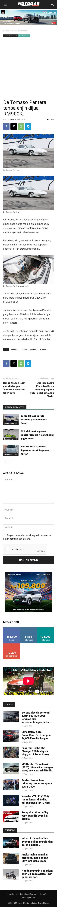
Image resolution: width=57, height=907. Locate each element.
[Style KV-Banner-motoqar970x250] (28, 25)
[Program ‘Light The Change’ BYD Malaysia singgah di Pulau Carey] (11, 752)
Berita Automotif (19, 30)
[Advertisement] (28, 68)
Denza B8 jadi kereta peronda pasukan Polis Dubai (34, 419)
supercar (43, 349)
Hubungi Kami (28, 897)
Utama (6, 30)
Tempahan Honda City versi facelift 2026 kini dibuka (35, 815)
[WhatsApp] (21, 126)
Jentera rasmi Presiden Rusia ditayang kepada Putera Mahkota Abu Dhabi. (42, 389)
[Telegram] (28, 126)
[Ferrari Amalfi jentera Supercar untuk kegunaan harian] (11, 450)
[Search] (52, 4)
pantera (33, 349)
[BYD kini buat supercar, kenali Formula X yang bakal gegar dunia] (11, 434)
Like (11, 628)
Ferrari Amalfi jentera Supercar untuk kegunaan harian (35, 450)
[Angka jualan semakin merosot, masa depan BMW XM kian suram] (11, 858)
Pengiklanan (11, 894)
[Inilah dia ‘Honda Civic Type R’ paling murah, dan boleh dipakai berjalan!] (11, 842)
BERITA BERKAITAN (15, 407)
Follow (28, 628)
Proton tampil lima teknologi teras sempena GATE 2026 (37, 783)
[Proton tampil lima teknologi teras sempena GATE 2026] (11, 784)
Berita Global (24, 36)
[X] (13, 126)
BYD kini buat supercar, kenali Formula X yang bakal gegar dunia (37, 435)
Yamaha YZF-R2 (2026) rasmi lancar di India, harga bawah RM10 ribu (36, 799)
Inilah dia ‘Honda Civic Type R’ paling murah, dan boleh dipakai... (37, 841)
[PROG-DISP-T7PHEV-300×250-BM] (28, 611)
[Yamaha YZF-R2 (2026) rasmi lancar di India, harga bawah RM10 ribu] (11, 800)
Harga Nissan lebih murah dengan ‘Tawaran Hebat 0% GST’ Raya (14, 387)
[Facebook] (6, 126)
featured (15, 349)
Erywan (11, 119)
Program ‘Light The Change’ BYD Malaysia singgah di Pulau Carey (35, 751)
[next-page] (10, 462)
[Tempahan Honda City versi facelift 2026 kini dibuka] (11, 816)
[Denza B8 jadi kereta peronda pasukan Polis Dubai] (11, 419)
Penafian (44, 894)
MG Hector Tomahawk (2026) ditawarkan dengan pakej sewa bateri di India (37, 767)
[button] (5, 4)
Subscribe (11, 644)
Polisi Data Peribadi (28, 894)
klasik (24, 349)
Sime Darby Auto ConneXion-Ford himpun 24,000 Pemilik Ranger (36, 735)
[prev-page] (5, 462)
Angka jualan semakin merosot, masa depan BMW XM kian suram (35, 858)
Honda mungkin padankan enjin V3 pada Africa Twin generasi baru (37, 874)
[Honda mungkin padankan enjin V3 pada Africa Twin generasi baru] (11, 874)
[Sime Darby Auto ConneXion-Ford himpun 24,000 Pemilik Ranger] (11, 736)
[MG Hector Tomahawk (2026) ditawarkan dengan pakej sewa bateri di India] (11, 768)
